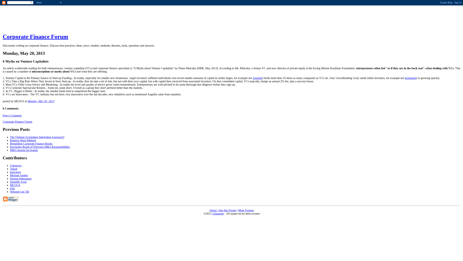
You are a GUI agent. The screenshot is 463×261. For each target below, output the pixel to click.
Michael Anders (19, 175)
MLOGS (15, 185)
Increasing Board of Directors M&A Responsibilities (40, 146)
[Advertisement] (58, 20)
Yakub (13, 168)
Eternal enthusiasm (20, 178)
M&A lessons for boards (24, 150)
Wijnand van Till (19, 191)
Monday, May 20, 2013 (41, 101)
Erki (12, 188)
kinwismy (15, 172)
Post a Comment (12, 115)
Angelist (257, 78)
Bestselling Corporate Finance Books (31, 143)
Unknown (16, 165)
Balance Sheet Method (23, 140)
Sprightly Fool (18, 181)
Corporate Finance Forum (35, 36)
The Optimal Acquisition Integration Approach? (37, 137)
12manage (218, 213)
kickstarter (411, 78)
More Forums (246, 210)
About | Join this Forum (222, 210)
